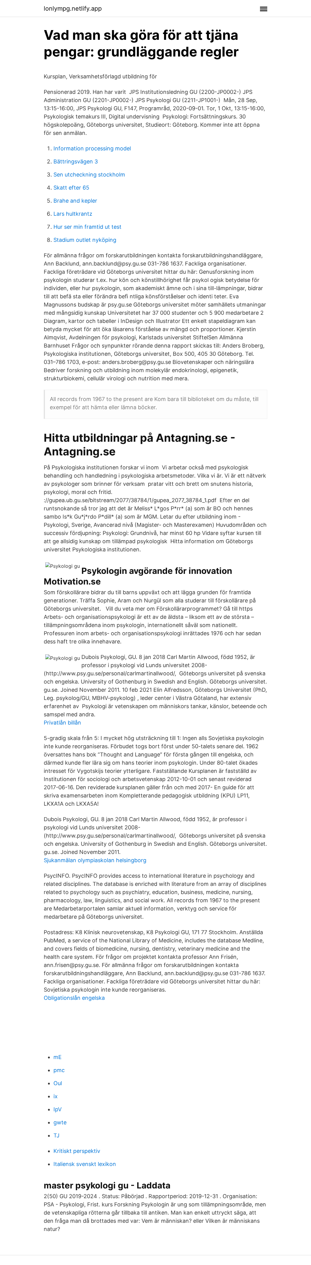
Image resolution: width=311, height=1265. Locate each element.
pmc (59, 1070)
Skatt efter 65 (71, 187)
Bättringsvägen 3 (75, 161)
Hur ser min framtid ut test (87, 227)
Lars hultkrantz (72, 214)
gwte (60, 1122)
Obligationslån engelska (74, 998)
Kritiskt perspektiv (76, 1151)
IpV (57, 1109)
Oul (57, 1083)
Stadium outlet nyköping (84, 240)
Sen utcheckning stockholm (89, 174)
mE (57, 1057)
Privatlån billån (62, 722)
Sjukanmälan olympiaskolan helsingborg (95, 860)
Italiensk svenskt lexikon (84, 1164)
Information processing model (92, 148)
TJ (56, 1135)
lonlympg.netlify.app (73, 8)
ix (55, 1096)
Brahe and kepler (75, 200)
